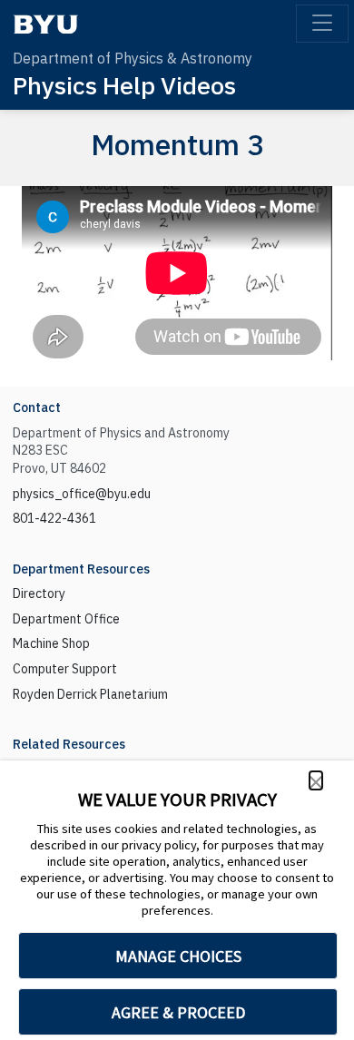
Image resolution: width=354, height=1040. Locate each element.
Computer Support (65, 669)
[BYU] (45, 24)
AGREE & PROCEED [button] (178, 1012)
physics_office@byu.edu (82, 494)
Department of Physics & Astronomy (132, 58)
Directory (39, 593)
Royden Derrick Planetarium (90, 694)
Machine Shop (51, 643)
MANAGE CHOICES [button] (178, 956)
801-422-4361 (54, 518)
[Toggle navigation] (322, 24)
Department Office (66, 619)
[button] (316, 780)
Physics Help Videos (124, 85)
